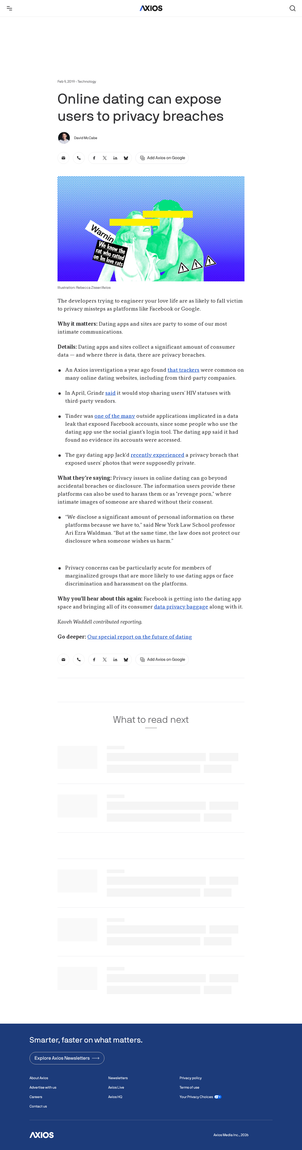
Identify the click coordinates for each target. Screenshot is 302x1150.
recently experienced (157, 455)
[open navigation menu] (9, 8)
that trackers (183, 370)
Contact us (38, 1106)
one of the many (114, 416)
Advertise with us (42, 1087)
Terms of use (189, 1087)
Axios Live (116, 1087)
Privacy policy (191, 1078)
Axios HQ (115, 1097)
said (110, 393)
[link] (63, 158)
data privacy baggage (181, 607)
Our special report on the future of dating (139, 637)
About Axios (38, 1078)
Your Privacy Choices (196, 1097)
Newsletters (118, 1078)
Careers (35, 1097)
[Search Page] (292, 8)
